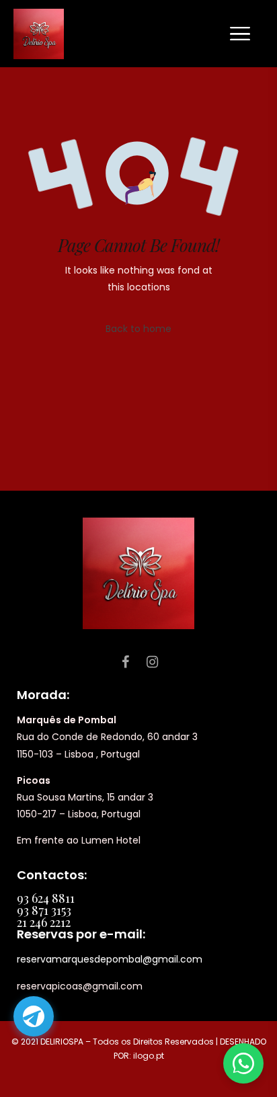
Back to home (138, 328)
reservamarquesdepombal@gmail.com (109, 959)
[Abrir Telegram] (33, 1016)
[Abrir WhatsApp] (243, 1063)
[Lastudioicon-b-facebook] (125, 662)
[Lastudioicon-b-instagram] (152, 662)
